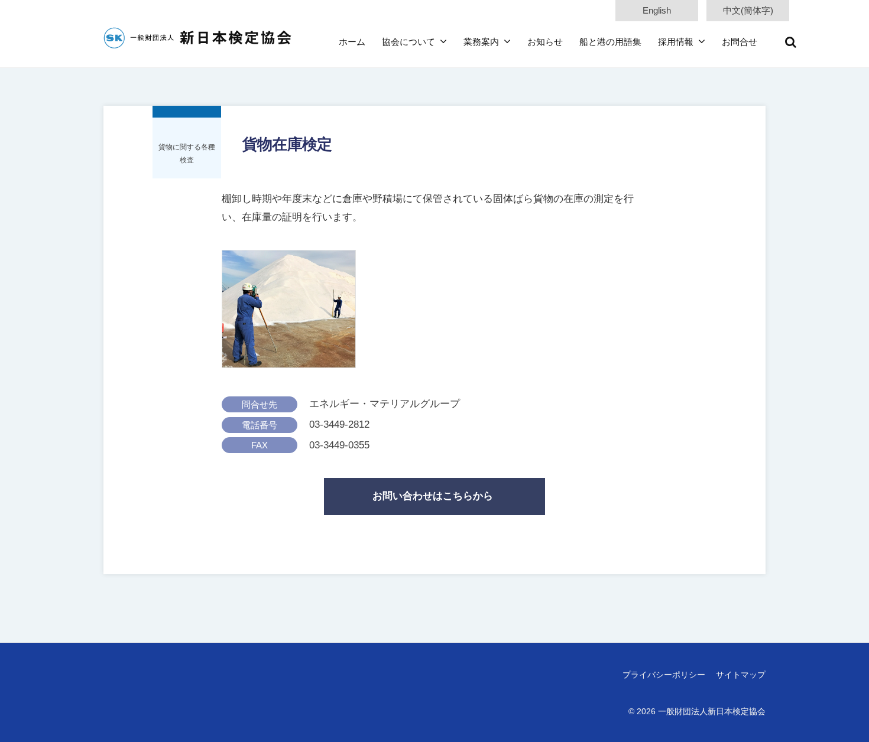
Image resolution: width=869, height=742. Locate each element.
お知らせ (545, 42)
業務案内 (481, 42)
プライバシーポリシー (663, 674)
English (657, 10)
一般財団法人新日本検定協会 (712, 711)
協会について (408, 42)
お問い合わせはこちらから (432, 496)
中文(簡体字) (748, 10)
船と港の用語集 (610, 42)
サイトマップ (741, 674)
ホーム (352, 42)
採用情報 (675, 42)
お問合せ (739, 42)
